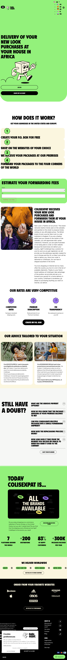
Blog (45, 633)
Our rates (47, 629)
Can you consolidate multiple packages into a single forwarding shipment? (47, 423)
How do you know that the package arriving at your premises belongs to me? (47, 413)
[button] (3, 7)
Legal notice (47, 640)
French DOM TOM (21, 568)
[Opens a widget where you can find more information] (59, 657)
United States (57, 568)
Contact (46, 631)
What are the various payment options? (44, 404)
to (2, 193)
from (3, 187)
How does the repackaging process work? (47, 432)
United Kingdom (40, 568)
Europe (5, 568)
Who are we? (48, 623)
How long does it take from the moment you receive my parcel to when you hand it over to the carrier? (46, 442)
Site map (47, 647)
